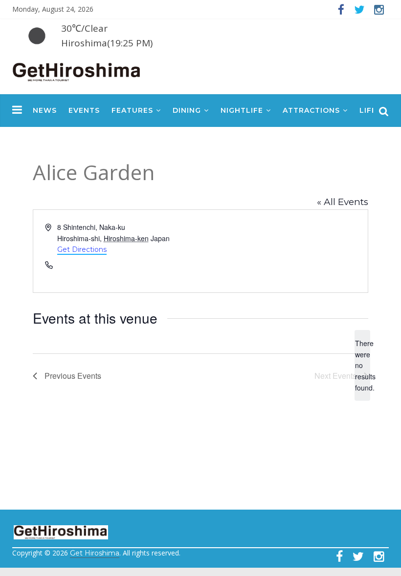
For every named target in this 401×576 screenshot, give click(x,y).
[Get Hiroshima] (77, 70)
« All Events (342, 201)
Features (132, 110)
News (45, 110)
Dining (187, 110)
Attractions (311, 110)
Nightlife (242, 110)
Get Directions (82, 249)
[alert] (362, 365)
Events (84, 110)
